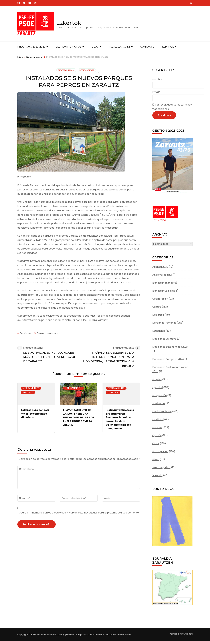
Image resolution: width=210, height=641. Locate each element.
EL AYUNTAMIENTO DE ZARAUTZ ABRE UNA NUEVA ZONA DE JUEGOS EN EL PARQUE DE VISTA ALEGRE (78, 417)
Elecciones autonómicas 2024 (170, 347)
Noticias (28, 392)
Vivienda (157, 475)
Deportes (158, 315)
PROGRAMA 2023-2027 (31, 46)
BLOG (95, 46)
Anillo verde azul (162, 275)
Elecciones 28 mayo (164, 339)
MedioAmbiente (86, 70)
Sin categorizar (161, 467)
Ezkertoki (69, 22)
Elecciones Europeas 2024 (168, 359)
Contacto (147, 46)
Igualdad (157, 387)
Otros (155, 443)
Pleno (155, 459)
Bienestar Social (162, 291)
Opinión (157, 435)
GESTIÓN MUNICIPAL (68, 46)
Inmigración (159, 395)
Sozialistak (25, 333)
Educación (158, 331)
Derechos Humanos (164, 323)
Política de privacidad (181, 634)
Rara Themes (91, 634)
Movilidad (158, 419)
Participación (160, 451)
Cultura (156, 307)
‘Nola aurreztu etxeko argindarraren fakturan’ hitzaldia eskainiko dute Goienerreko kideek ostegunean (120, 419)
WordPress (125, 634)
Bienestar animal (66, 70)
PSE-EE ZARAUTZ (119, 46)
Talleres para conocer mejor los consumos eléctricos (35, 413)
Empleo (157, 379)
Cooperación (160, 299)
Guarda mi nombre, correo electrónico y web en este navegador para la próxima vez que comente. (79, 512)
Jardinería (158, 403)
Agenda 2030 (160, 267)
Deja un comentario (47, 333)
